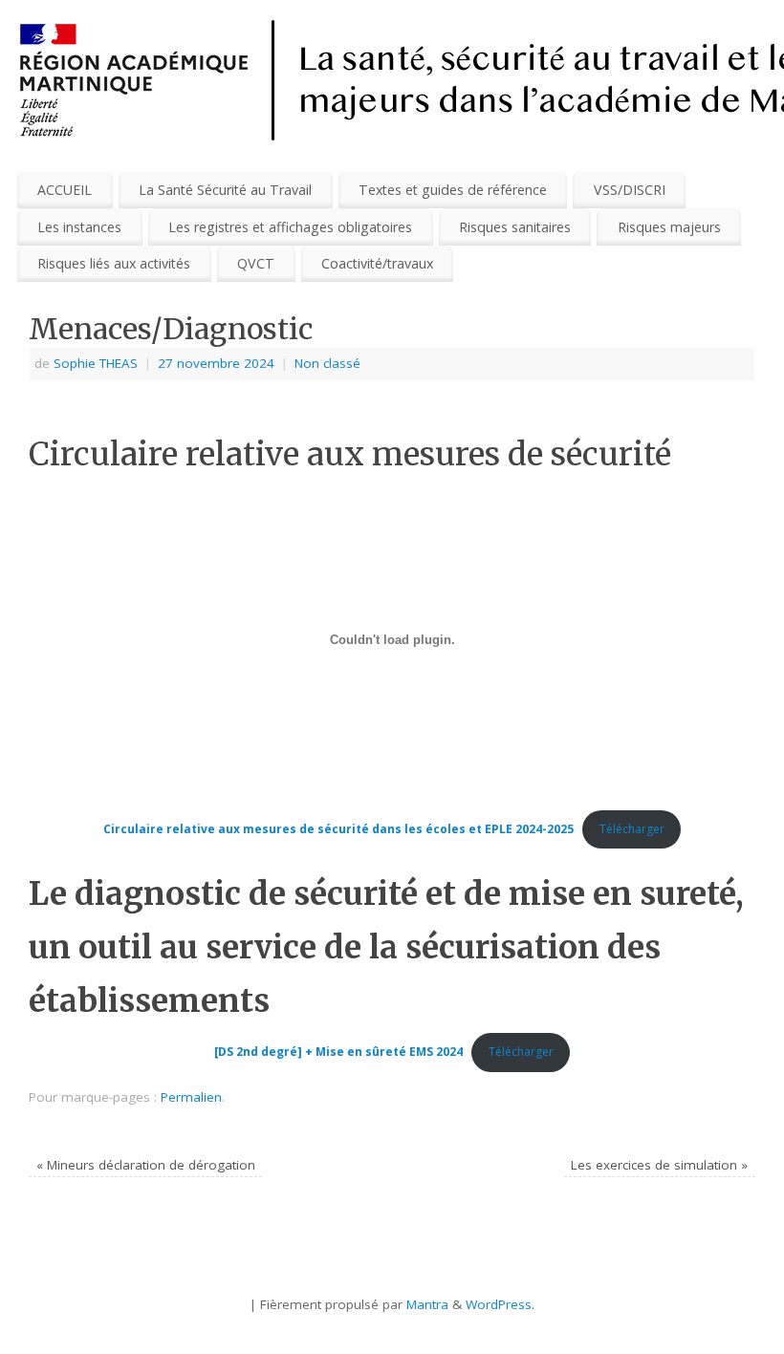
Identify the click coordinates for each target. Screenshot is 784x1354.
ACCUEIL (64, 190)
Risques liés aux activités (113, 263)
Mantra (427, 1304)
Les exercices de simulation (659, 1164)
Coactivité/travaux (377, 263)
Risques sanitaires (515, 227)
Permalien (191, 1097)
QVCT (255, 263)
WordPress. (500, 1304)
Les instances (79, 227)
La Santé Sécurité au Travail (225, 190)
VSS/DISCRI (629, 190)
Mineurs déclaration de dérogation (145, 1164)
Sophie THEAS (96, 363)
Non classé (327, 363)
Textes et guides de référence (453, 190)
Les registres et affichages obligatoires (290, 227)
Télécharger (631, 829)
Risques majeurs (669, 227)
